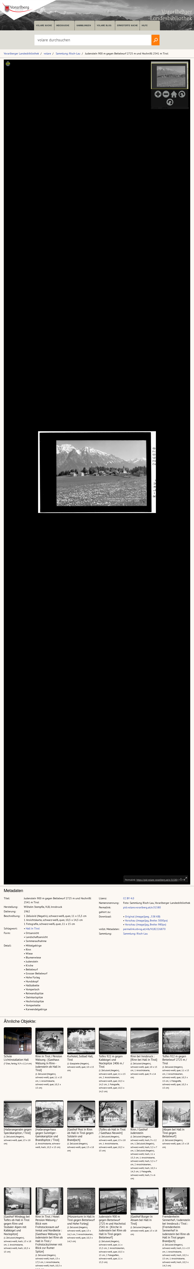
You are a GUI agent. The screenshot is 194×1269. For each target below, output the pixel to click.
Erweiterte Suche (127, 25)
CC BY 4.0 (128, 898)
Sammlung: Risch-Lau (68, 53)
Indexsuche (62, 25)
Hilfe (145, 25)
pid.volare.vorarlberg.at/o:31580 (142, 907)
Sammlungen (84, 25)
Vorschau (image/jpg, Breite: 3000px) (146, 920)
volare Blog (104, 25)
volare (47, 53)
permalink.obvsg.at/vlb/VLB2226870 (144, 929)
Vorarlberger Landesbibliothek (21, 53)
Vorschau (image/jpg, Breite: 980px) (145, 924)
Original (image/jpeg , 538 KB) (142, 916)
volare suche (44, 25)
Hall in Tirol (33, 928)
